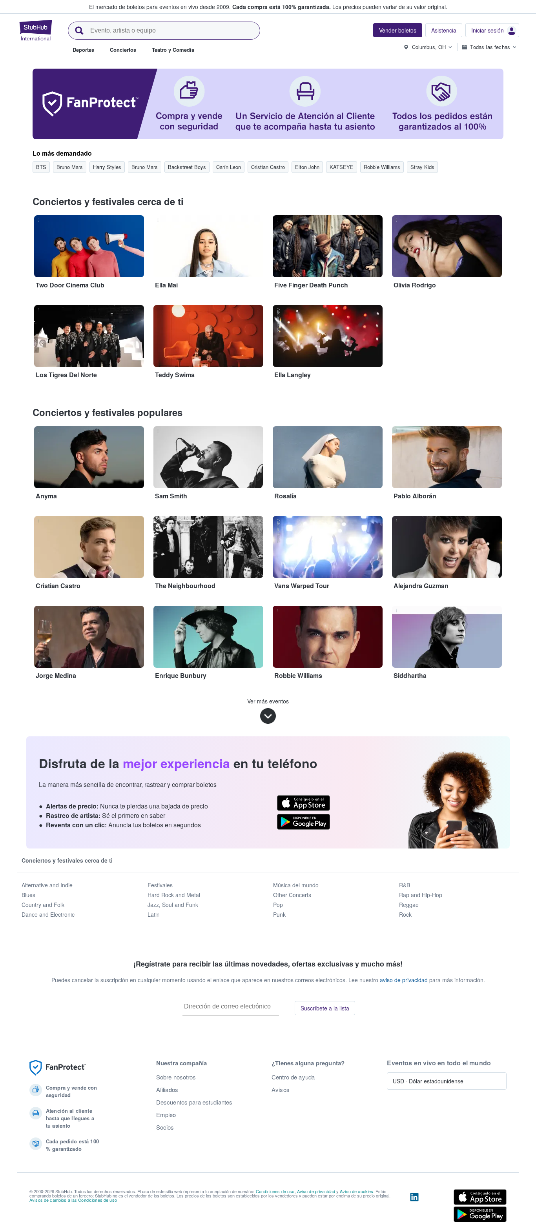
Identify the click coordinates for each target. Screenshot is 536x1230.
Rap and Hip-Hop (420, 895)
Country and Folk (43, 904)
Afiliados (167, 1089)
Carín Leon (228, 167)
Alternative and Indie (47, 885)
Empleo (166, 1115)
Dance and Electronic (48, 914)
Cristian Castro (268, 167)
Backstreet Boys (187, 167)
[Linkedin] (414, 1207)
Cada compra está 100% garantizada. (281, 7)
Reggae (409, 904)
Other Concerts (292, 895)
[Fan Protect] (57, 1068)
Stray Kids (422, 167)
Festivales (160, 885)
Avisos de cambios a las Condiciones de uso (73, 1200)
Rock (405, 914)
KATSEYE (342, 167)
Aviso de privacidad (316, 1191)
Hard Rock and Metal (174, 895)
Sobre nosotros (176, 1077)
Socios (165, 1127)
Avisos (281, 1089)
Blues (28, 895)
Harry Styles (107, 167)
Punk (279, 914)
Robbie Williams (382, 167)
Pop (278, 904)
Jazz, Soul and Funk (173, 904)
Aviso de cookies (356, 1191)
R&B (404, 885)
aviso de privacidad (404, 980)
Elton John (307, 167)
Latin (154, 914)
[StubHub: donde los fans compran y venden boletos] (36, 30)
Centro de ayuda (293, 1077)
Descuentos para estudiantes (194, 1102)
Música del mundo (296, 885)
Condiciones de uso (275, 1191)
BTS (41, 167)
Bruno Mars (70, 167)
